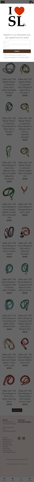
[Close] (32, 1)
